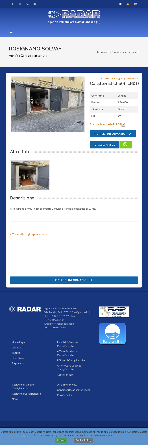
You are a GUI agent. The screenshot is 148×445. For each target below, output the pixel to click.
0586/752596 (106, 144)
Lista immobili (104, 52)
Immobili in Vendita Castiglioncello (67, 344)
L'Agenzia (17, 347)
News (15, 398)
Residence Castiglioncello (26, 393)
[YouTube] (20, 4)
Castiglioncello (65, 374)
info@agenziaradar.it (62, 323)
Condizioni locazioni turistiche (73, 389)
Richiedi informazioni (111, 133)
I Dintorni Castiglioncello (71, 360)
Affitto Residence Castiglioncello (67, 353)
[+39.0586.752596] (27, 4)
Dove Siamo (18, 357)
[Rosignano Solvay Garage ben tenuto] (47, 104)
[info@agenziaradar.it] (34, 4)
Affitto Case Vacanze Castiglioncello (69, 367)
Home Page (18, 342)
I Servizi (16, 352)
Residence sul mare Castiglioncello (23, 386)
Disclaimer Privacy (67, 384)
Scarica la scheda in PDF (105, 124)
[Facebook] (12, 4)
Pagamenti (18, 363)
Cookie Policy (64, 395)
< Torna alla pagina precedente (119, 78)
